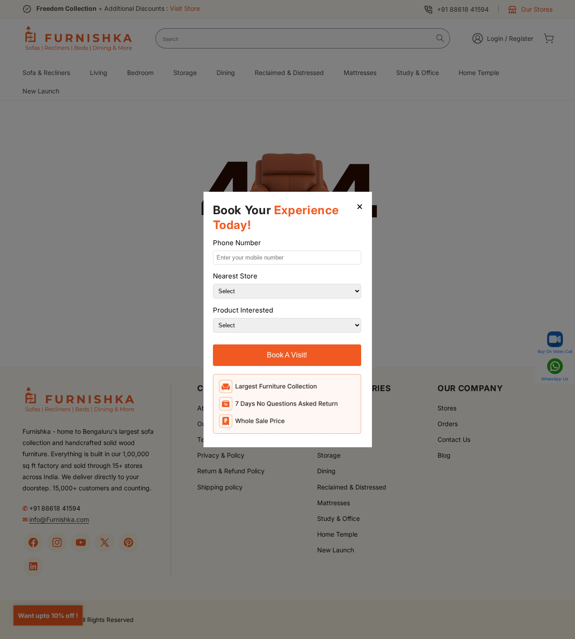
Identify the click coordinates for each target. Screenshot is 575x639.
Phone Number (237, 242)
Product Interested (243, 310)
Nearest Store (235, 276)
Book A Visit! (287, 355)
